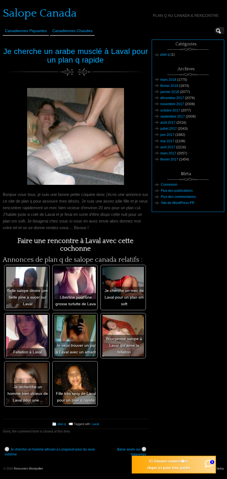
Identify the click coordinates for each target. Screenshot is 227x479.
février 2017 (169, 159)
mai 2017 (167, 141)
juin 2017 (167, 135)
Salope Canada (40, 13)
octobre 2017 (170, 110)
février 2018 (169, 86)
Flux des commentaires (178, 197)
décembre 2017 (172, 98)
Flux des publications (177, 191)
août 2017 (168, 123)
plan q (62, 424)
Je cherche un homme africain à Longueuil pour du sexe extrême (50, 451)
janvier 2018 (169, 92)
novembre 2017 (172, 104)
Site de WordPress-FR (177, 203)
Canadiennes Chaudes (72, 31)
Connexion (169, 185)
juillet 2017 (168, 129)
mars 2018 (168, 80)
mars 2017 (168, 153)
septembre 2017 (172, 116)
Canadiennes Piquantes (26, 31)
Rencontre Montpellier (28, 468)
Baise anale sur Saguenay (131, 451)
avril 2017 (167, 147)
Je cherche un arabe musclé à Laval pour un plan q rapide (75, 55)
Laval (95, 424)
